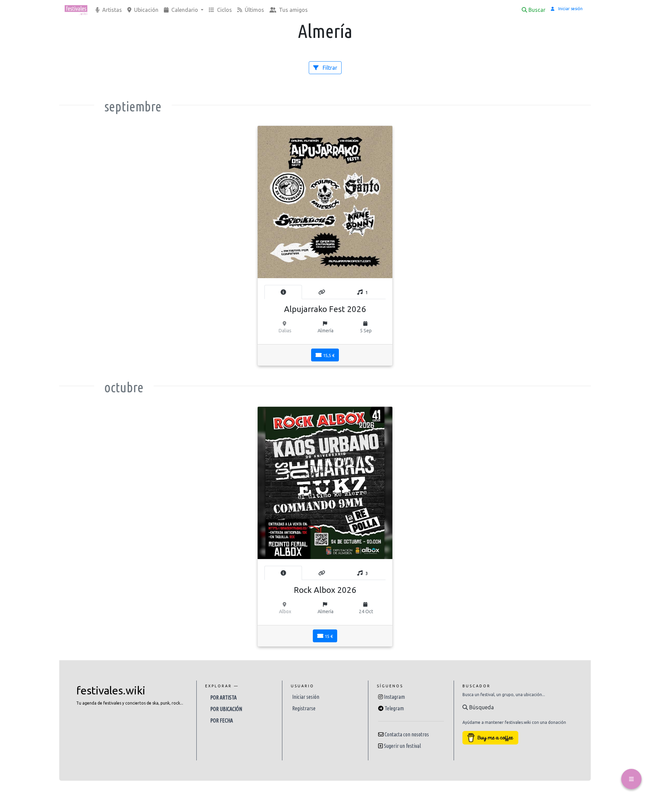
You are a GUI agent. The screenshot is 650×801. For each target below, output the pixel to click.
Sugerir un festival (402, 746)
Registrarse (304, 708)
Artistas (111, 10)
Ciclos (224, 10)
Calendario (184, 10)
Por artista (223, 697)
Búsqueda (481, 707)
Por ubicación (226, 709)
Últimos (253, 10)
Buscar (536, 10)
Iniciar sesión (305, 697)
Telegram (394, 708)
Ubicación (145, 10)
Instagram (394, 697)
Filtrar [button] (329, 68)
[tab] (283, 292)
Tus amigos (293, 10)
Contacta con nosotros (407, 734)
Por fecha (221, 720)
